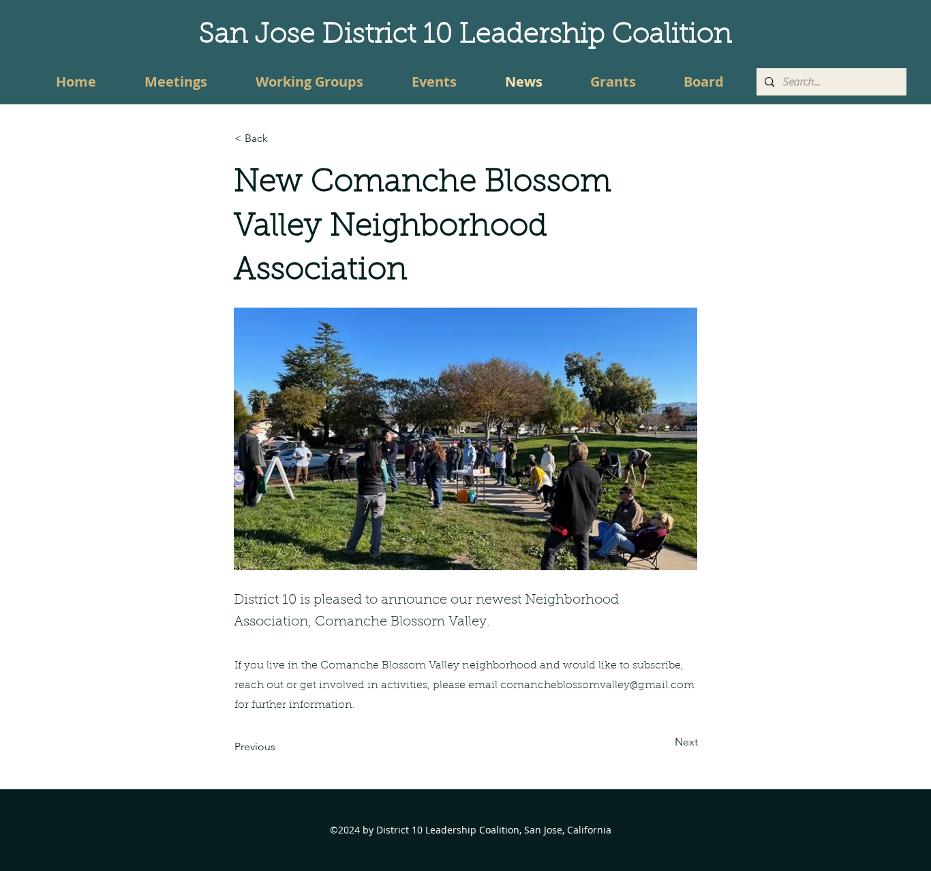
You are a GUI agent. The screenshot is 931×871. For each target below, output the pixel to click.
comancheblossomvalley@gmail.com (597, 685)
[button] (279, 138)
